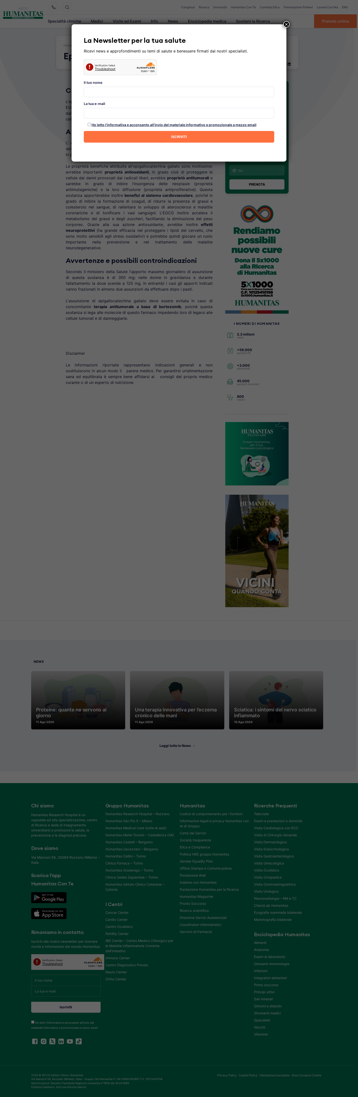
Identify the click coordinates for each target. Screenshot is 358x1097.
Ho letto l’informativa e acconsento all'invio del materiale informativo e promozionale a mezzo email (174, 125)
